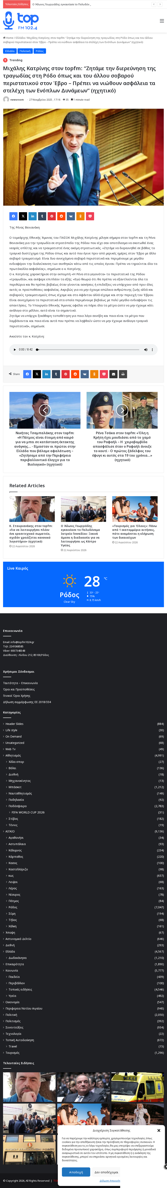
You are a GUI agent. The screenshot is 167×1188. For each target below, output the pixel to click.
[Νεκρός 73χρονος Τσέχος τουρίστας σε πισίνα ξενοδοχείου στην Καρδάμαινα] (137, 1087)
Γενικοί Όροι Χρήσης (16, 696)
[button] (159, 1130)
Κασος (13, 863)
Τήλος (13, 920)
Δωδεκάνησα (17, 958)
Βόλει (12, 768)
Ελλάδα (20, 38)
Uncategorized (14, 743)
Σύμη (12, 913)
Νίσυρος (14, 894)
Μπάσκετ (15, 787)
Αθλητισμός (13, 755)
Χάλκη (12, 926)
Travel (13, 1046)
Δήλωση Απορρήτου (111, 1180)
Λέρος (13, 888)
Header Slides (14, 724)
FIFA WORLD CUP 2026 (28, 812)
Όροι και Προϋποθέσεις (19, 689)
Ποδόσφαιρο (18, 806)
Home (9, 38)
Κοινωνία (11, 970)
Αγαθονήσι (16, 838)
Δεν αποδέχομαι (106, 1172)
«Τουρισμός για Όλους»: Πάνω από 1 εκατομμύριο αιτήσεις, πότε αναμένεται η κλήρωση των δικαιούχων (134, 531)
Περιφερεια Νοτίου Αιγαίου (23, 1008)
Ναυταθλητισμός (20, 793)
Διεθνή (13, 774)
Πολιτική (25, 51)
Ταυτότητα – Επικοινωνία (20, 683)
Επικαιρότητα (14, 964)
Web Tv (10, 749)
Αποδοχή (76, 1172)
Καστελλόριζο (18, 869)
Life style (11, 730)
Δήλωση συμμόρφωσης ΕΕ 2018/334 (27, 702)
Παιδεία (14, 977)
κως (11, 875)
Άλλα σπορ (16, 762)
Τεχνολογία (13, 1034)
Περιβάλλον (17, 983)
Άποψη (10, 932)
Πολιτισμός (13, 1021)
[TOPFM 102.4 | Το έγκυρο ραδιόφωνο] (21, 20)
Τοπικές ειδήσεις (20, 989)
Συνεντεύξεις (14, 1027)
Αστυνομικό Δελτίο (18, 939)
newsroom (17, 99)
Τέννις (13, 825)
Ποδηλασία (16, 800)
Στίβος (13, 819)
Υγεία (12, 996)
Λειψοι (13, 882)
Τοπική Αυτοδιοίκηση (19, 1040)
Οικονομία (12, 1002)
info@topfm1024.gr (22, 642)
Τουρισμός (12, 1053)
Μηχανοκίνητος (20, 781)
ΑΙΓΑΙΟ (10, 831)
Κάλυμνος (15, 850)
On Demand (13, 736)
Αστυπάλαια (17, 844)
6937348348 (18, 650)
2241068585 (16, 646)
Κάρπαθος (16, 857)
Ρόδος (40, 51)
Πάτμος (14, 901)
